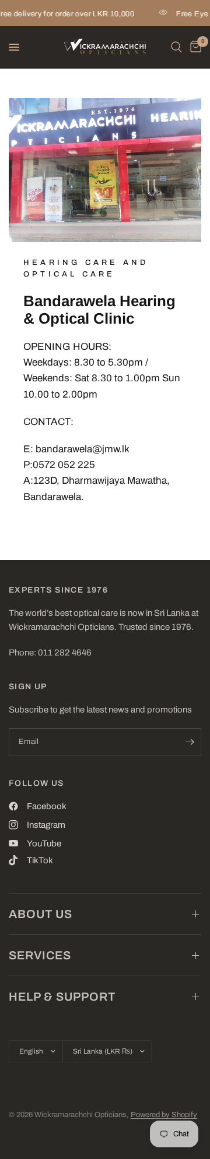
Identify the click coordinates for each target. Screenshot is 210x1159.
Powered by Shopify (164, 1115)
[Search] (176, 47)
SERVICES (40, 955)
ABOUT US (40, 914)
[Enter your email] (189, 742)
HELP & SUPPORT (62, 996)
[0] (193, 47)
